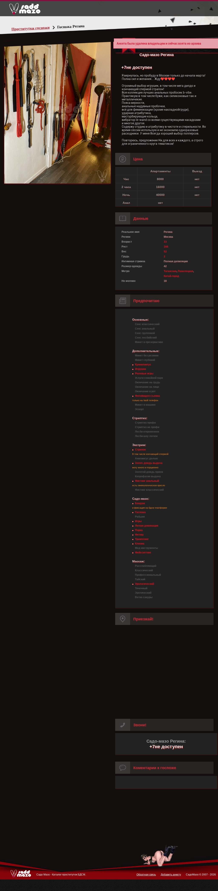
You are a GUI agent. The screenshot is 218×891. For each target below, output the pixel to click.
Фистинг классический (149, 489)
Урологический (144, 583)
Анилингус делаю (146, 458)
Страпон (140, 449)
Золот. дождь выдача (148, 462)
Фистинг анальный (147, 480)
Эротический (143, 592)
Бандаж (140, 503)
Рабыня (140, 516)
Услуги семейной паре (149, 377)
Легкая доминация (146, 525)
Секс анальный (145, 328)
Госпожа (140, 512)
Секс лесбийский (146, 337)
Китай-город (171, 276)
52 (165, 251)
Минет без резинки (146, 355)
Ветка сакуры (143, 597)
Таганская (170, 271)
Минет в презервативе (149, 342)
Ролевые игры (144, 373)
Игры (138, 521)
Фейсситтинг (143, 552)
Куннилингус (143, 364)
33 (165, 241)
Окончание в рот (145, 391)
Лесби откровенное (147, 431)
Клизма (139, 543)
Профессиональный (148, 574)
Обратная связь (146, 874)
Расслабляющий (145, 565)
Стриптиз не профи (147, 427)
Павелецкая (185, 271)
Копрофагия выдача (148, 476)
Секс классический (147, 324)
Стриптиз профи (145, 422)
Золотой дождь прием (149, 471)
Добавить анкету (171, 874)
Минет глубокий (145, 360)
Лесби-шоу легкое (146, 436)
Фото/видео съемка (147, 395)
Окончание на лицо (147, 386)
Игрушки (140, 368)
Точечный (141, 588)
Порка (139, 530)
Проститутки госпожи (30, 28)
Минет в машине (145, 404)
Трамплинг (142, 539)
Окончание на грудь (147, 382)
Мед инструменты (146, 548)
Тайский (140, 579)
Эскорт (139, 409)
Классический (144, 570)
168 (166, 246)
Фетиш (139, 534)
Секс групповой (145, 333)
